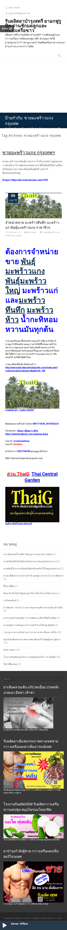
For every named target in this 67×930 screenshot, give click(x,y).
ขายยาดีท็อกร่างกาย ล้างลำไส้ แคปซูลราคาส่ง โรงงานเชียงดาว (33, 575)
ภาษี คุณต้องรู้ (9, 600)
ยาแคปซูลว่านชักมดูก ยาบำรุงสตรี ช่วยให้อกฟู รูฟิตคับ (29, 625)
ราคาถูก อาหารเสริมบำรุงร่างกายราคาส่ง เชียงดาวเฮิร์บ (30, 632)
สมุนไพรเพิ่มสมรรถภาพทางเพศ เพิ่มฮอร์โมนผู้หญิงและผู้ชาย (31, 639)
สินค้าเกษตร (31, 232)
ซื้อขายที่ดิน (9, 586)
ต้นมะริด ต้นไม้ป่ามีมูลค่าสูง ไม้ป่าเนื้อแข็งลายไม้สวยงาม (30, 593)
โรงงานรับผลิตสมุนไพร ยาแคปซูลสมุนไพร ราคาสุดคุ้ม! (29, 657)
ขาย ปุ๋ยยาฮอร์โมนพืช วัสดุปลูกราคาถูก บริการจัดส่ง (27, 554)
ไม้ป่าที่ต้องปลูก (10, 664)
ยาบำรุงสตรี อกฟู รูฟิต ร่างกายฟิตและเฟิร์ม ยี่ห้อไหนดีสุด (30, 618)
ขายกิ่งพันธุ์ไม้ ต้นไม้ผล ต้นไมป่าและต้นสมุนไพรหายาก (29, 561)
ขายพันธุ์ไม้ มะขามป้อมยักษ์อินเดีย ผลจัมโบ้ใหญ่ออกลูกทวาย (31, 568)
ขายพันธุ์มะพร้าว (49, 232)
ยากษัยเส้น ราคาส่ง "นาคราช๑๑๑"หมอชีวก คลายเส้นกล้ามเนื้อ (33, 607)
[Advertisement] (33, 87)
